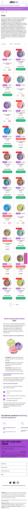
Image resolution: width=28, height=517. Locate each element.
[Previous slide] (1, 8)
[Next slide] (26, 8)
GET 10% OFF (25, 259)
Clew (6, 11)
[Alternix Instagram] (18, 483)
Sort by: (11, 44)
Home (2, 11)
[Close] (25, 254)
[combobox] (14, 5)
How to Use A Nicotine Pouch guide (14, 403)
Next (17, 304)
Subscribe (23, 451)
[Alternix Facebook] (14, 483)
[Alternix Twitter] (10, 483)
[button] (2, 2)
